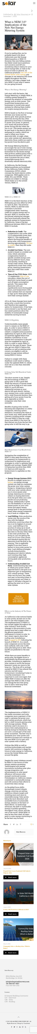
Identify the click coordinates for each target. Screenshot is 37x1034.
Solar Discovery (22, 14)
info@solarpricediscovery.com (17, 981)
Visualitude (26, 1023)
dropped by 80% (15, 640)
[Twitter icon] (14, 1027)
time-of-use (24, 276)
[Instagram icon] (23, 1027)
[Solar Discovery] (9, 3)
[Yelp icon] (25, 1027)
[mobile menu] (34, 3)
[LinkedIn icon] (20, 1027)
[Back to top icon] (18, 1017)
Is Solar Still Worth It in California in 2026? (16, 909)
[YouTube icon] (17, 1027)
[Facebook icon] (11, 1027)
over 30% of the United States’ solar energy (18, 73)
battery (10, 482)
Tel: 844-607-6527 (12, 983)
